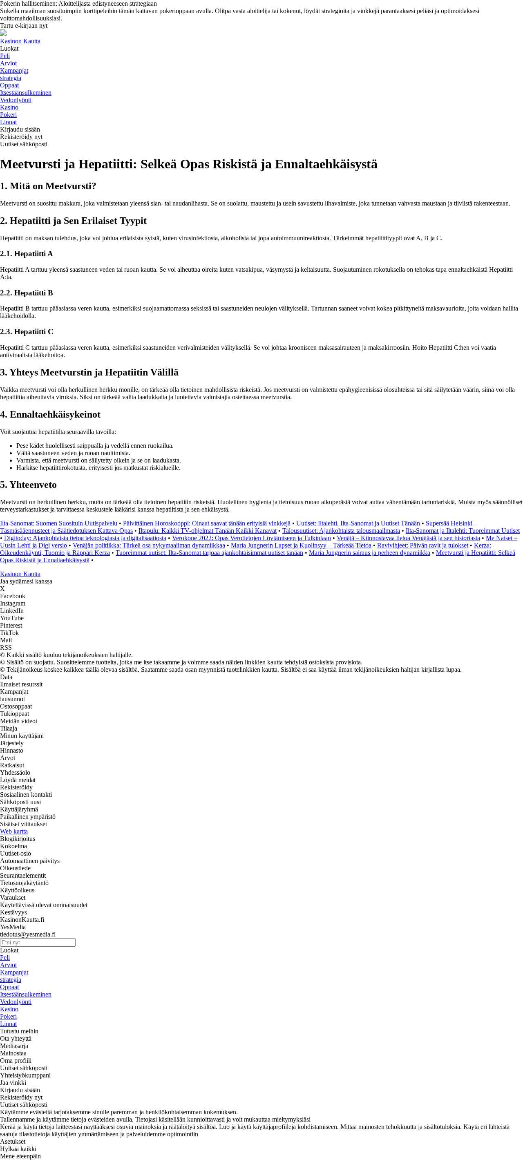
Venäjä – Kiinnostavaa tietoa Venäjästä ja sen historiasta (408, 537)
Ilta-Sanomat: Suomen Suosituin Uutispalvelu (58, 523)
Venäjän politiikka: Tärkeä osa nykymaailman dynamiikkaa (149, 545)
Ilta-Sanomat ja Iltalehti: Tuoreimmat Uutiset (463, 530)
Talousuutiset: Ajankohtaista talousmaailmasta (341, 530)
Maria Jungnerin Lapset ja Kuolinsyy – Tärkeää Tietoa (301, 545)
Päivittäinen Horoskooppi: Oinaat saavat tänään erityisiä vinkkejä (207, 523)
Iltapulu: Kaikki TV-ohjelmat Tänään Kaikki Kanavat (208, 530)
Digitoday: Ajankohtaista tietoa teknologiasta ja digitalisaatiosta (85, 537)
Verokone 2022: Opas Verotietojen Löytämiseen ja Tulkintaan (251, 537)
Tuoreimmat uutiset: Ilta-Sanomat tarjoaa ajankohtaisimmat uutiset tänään (209, 552)
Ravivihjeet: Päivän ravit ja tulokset (422, 545)
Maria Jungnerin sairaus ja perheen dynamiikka (369, 552)
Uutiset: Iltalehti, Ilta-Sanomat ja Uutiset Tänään (358, 523)
